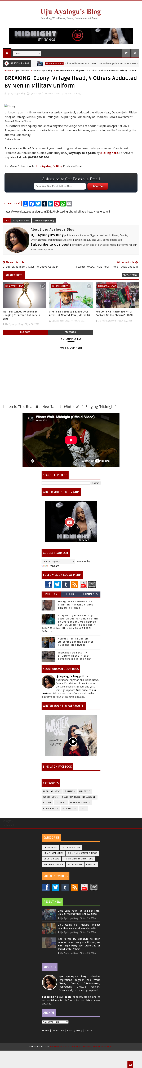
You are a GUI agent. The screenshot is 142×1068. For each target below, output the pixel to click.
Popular (51, 594)
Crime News (51, 847)
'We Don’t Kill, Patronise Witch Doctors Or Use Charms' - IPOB (114, 313)
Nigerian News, (52, 93)
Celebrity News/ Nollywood (79, 797)
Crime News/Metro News (82, 853)
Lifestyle (84, 791)
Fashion (91, 864)
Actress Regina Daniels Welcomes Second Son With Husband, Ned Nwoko (76, 641)
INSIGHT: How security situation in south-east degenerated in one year (74, 655)
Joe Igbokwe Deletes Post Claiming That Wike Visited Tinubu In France (76, 604)
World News (50, 797)
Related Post (14, 275)
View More (131, 274)
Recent (71, 594)
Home (8, 70)
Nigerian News (41, 63)
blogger (25, 332)
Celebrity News (71, 847)
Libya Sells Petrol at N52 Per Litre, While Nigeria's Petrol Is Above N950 (89, 63)
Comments (90, 594)
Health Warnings (54, 853)
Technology (69, 808)
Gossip (47, 802)
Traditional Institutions (78, 859)
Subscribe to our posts (51, 245)
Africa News (50, 808)
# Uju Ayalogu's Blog (43, 220)
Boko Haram (75, 864)
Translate (53, 565)
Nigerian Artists (80, 802)
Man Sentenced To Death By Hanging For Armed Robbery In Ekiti (21, 315)
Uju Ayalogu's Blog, (71, 93)
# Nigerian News (21, 220)
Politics (70, 791)
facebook (70, 332)
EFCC (83, 808)
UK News (61, 802)
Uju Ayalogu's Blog (42, 70)
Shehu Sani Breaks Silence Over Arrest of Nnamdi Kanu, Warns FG (69, 313)
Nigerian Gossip (53, 864)
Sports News (52, 859)
